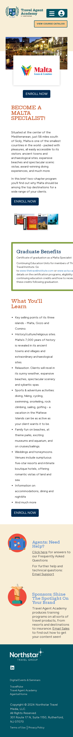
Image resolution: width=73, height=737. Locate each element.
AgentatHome (18, 694)
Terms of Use (17, 727)
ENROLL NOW (37, 94)
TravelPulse (16, 686)
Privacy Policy (36, 727)
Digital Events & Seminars (25, 680)
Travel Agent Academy (23, 690)
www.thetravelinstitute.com (37, 270)
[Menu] (51, 13)
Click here (40, 552)
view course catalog (51, 23)
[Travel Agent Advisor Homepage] (36, 12)
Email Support (43, 574)
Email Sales (60, 628)
